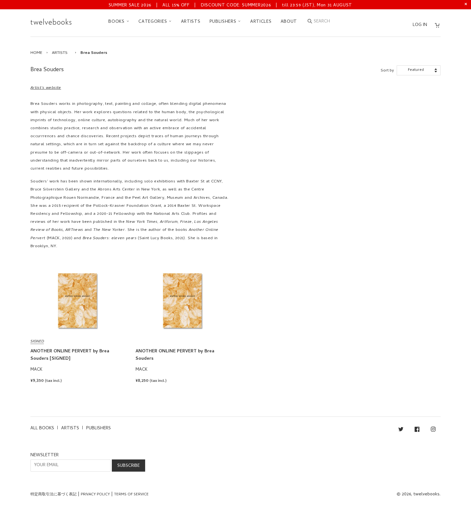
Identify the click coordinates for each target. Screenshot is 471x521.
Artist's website (45, 88)
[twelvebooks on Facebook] (417, 430)
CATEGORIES (153, 22)
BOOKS (117, 22)
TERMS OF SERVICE (131, 495)
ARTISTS (191, 22)
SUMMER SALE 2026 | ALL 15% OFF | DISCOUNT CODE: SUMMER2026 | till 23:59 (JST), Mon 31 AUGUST (230, 5)
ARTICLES (261, 22)
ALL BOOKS (42, 428)
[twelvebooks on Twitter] (400, 430)
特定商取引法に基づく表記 (53, 495)
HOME (36, 53)
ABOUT (289, 22)
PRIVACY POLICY (95, 495)
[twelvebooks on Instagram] (433, 430)
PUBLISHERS (224, 22)
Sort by (387, 70)
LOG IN (420, 25)
